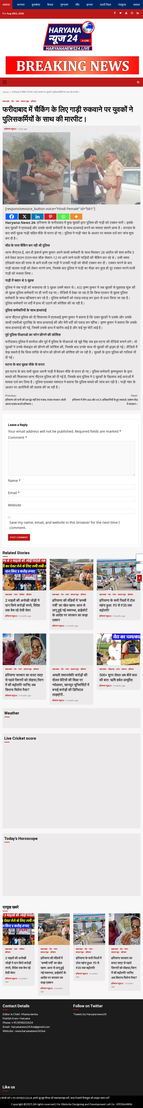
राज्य (17, 101)
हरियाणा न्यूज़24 (10, 129)
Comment (17, 437)
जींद (77, 4)
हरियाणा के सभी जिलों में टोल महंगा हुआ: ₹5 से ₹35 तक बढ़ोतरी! (118, 574)
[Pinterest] (50, 217)
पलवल (136, 4)
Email (14, 492)
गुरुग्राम (64, 4)
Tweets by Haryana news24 (89, 1014)
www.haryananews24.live (30, 1031)
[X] (24, 217)
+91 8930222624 (22, 1022)
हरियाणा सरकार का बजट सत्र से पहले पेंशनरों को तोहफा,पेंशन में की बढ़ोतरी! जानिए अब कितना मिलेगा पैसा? (24, 649)
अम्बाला (6, 4)
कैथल (50, 4)
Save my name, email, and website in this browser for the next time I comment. (64, 525)
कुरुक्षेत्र (36, 4)
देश (13, 101)
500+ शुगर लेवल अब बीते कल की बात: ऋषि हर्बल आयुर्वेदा (118, 649)
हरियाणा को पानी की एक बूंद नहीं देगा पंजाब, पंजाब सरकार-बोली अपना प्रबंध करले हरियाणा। (35, 399)
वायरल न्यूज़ (25, 101)
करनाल (21, 4)
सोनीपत (22, 594)
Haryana (25, 1018)
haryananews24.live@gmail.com (31, 1026)
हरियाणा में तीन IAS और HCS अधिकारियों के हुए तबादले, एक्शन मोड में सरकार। (105, 399)
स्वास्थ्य (124, 669)
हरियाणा (33, 101)
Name (14, 480)
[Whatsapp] (63, 217)
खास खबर (6, 101)
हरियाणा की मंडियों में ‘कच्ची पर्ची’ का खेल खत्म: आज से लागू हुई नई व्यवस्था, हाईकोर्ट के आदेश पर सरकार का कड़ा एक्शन (71, 574)
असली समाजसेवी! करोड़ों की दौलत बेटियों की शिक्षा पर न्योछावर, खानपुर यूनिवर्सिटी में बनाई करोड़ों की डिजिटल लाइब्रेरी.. (71, 649)
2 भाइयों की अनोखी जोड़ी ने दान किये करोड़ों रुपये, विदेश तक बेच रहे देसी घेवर (24, 574)
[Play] (139, 578)
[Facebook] (12, 217)
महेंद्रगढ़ (111, 669)
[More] (76, 217)
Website (14, 505)
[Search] (138, 82)
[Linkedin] (37, 217)
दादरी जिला (105, 4)
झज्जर (89, 4)
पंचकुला (122, 4)
